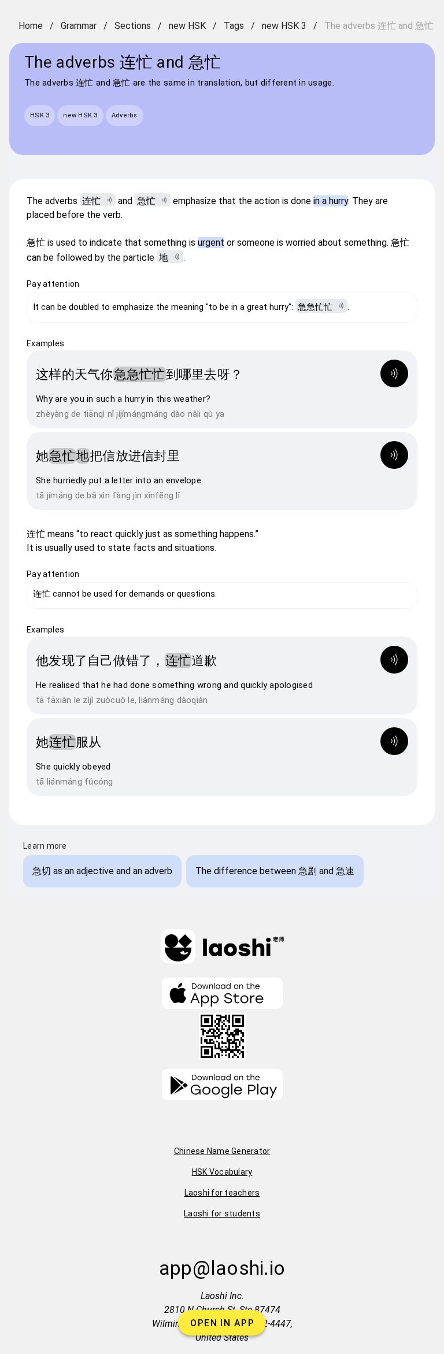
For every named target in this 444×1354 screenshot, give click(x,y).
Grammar (79, 25)
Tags (234, 25)
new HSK (187, 25)
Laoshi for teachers (222, 1192)
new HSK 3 (284, 25)
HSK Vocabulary (222, 1172)
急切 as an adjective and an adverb (102, 870)
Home (30, 25)
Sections (132, 25)
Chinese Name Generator (222, 1151)
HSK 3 (39, 115)
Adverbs (125, 115)
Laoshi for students (222, 1213)
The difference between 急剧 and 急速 (274, 870)
